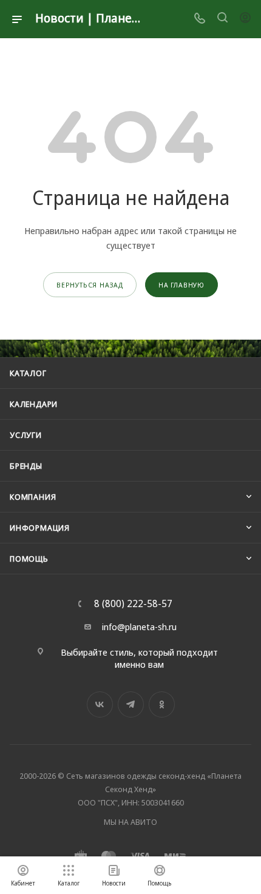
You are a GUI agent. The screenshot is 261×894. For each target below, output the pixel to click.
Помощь (29, 558)
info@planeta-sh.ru (139, 626)
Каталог (28, 373)
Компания (33, 496)
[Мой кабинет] (245, 19)
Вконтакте (100, 704)
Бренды (26, 465)
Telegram (131, 704)
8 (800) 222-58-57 (133, 603)
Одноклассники (162, 704)
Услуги (26, 434)
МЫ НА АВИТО (130, 821)
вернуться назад (89, 284)
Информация (40, 527)
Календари (34, 403)
